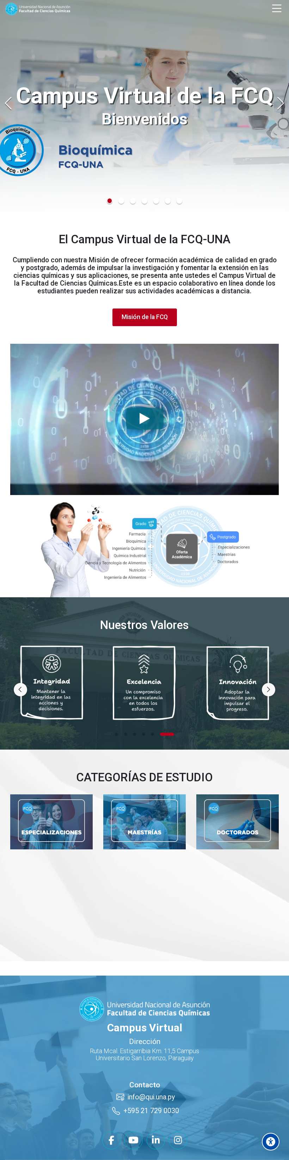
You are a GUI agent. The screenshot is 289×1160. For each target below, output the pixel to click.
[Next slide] (280, 103)
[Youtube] (133, 1140)
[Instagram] (178, 1140)
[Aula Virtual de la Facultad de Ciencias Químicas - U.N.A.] (37, 9)
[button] (110, 201)
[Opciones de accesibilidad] (270, 1141)
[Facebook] (111, 1140)
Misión (99, 260)
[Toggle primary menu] (277, 9)
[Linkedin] (156, 1140)
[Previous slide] (8, 103)
